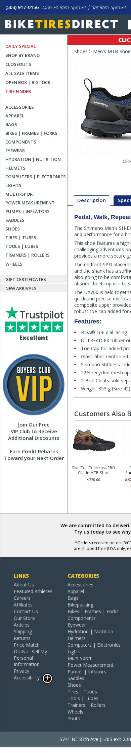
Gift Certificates (25, 279)
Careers (22, 598)
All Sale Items (22, 73)
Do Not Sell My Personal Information (30, 657)
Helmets (15, 168)
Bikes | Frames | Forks (31, 133)
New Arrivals (21, 288)
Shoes (12, 229)
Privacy (21, 671)
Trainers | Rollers (27, 255)
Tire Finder (18, 91)
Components (20, 142)
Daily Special (20, 46)
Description (91, 200)
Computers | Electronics (35, 177)
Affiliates (23, 604)
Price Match (27, 645)
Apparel (14, 116)
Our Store (24, 618)
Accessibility (27, 677)
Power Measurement (30, 203)
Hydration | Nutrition (33, 159)
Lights (13, 185)
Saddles (15, 220)
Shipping (23, 631)
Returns (22, 638)
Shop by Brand (22, 55)
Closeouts (18, 64)
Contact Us (26, 611)
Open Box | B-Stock (27, 82)
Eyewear (15, 151)
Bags (11, 124)
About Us (24, 584)
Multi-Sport (20, 194)
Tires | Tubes (20, 237)
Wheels (14, 264)
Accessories (19, 107)
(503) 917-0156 (22, 7)
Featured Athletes (33, 591)
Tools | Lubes (21, 246)
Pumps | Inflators (27, 211)
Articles (22, 625)
